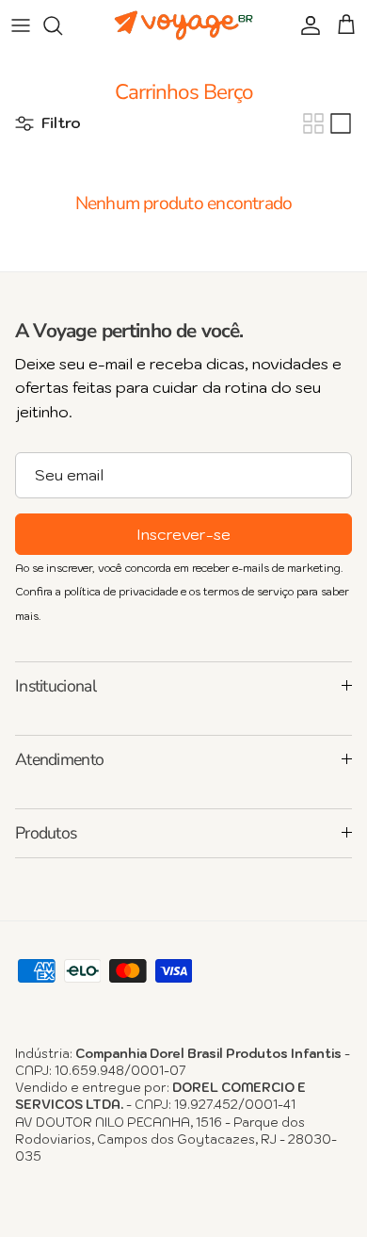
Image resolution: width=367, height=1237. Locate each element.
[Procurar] (62, 25)
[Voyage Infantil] (183, 25)
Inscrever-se (183, 534)
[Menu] (20, 25)
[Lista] (340, 123)
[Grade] (313, 123)
